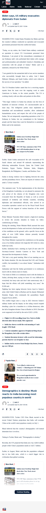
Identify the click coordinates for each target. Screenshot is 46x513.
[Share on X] (10, 31)
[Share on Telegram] (18, 31)
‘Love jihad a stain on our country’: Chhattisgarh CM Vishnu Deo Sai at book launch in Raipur (29, 367)
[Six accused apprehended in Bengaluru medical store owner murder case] (9, 378)
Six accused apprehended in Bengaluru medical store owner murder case (28, 377)
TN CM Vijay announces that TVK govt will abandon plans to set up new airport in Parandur (29, 149)
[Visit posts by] (4, 25)
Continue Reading (23, 492)
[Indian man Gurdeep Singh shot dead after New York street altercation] (9, 139)
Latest (5, 12)
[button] (4, 2)
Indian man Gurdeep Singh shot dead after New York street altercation (28, 139)
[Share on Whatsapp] (14, 31)
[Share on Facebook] (6, 31)
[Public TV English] (8, 2)
